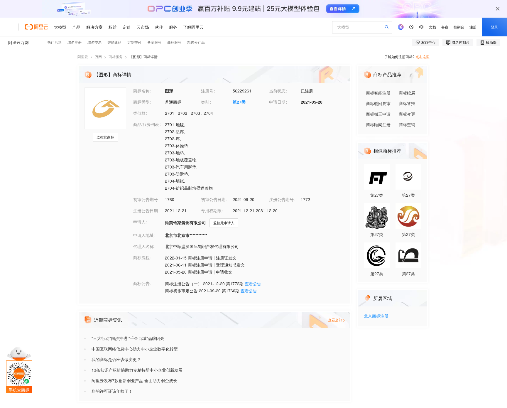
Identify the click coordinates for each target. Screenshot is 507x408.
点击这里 (422, 56)
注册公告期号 (281, 199)
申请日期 (277, 102)
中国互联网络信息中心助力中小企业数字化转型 (135, 349)
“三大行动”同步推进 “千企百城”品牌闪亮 (128, 338)
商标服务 (116, 56)
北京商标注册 (376, 316)
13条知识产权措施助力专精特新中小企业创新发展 (137, 370)
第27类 (239, 102)
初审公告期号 (145, 199)
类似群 (139, 113)
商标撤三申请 (378, 114)
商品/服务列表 (146, 124)
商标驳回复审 (378, 103)
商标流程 (141, 257)
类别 (205, 102)
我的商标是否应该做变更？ (116, 359)
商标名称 (141, 91)
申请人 (139, 222)
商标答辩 (407, 103)
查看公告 (253, 283)
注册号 (207, 91)
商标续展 (407, 93)
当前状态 (277, 91)
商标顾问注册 (378, 124)
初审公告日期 (213, 199)
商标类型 (141, 102)
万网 (98, 56)
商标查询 (407, 124)
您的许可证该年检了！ (112, 391)
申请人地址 (143, 235)
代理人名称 (143, 246)
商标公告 (141, 283)
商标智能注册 (378, 93)
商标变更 (407, 114)
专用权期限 (211, 210)
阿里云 (82, 56)
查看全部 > (336, 320)
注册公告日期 (145, 210)
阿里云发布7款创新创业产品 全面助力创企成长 (134, 380)
